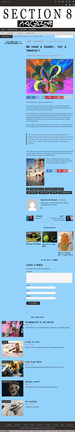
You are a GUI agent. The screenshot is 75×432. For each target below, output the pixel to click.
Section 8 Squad (43, 55)
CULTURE (19, 33)
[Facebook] (55, 1)
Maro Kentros (54, 55)
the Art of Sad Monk (48, 245)
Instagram (17, 424)
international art (37, 189)
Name (28, 285)
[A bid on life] (12, 349)
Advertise (32, 29)
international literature (54, 189)
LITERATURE (10, 33)
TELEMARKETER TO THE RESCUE (39, 322)
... (70, 327)
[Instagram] (59, 1)
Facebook (9, 424)
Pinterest (47, 424)
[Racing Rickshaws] (33, 236)
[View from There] (12, 369)
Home (3, 29)
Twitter (25, 424)
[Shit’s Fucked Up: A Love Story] (65, 241)
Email (27, 290)
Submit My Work (13, 29)
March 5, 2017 (32, 55)
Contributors (30, 33)
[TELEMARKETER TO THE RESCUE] (12, 329)
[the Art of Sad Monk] (49, 236)
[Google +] (69, 1)
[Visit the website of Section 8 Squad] (41, 208)
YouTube (55, 424)
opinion (53, 192)
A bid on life (32, 342)
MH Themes (52, 428)
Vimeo (62, 424)
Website (28, 296)
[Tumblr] (66, 1)
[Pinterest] (73, 1)
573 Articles (62, 200)
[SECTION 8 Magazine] (37, 27)
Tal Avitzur (31, 401)
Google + (39, 424)
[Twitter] (62, 1)
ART (2, 33)
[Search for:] (64, 36)
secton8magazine (65, 192)
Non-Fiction (44, 192)
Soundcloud (70, 424)
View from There (33, 362)
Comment (29, 271)
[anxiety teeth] (12, 388)
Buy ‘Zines (23, 29)
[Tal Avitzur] (12, 408)
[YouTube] (66, 4)
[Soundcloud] (73, 4)
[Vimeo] (69, 4)
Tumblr (32, 424)
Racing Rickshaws (33, 244)
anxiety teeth (32, 381)
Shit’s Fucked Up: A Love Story (65, 254)
